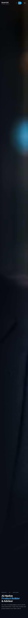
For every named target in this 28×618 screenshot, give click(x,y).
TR (16, 3)
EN (20, 3)
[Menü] (24, 3)
